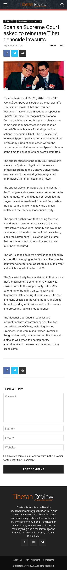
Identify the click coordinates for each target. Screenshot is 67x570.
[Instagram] (33, 542)
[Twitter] (14, 53)
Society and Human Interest (29, 21)
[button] (62, 4)
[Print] (22, 53)
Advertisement (33, 559)
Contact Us (48, 559)
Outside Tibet (9, 21)
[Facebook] (6, 53)
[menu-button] (5, 4)
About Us (17, 559)
